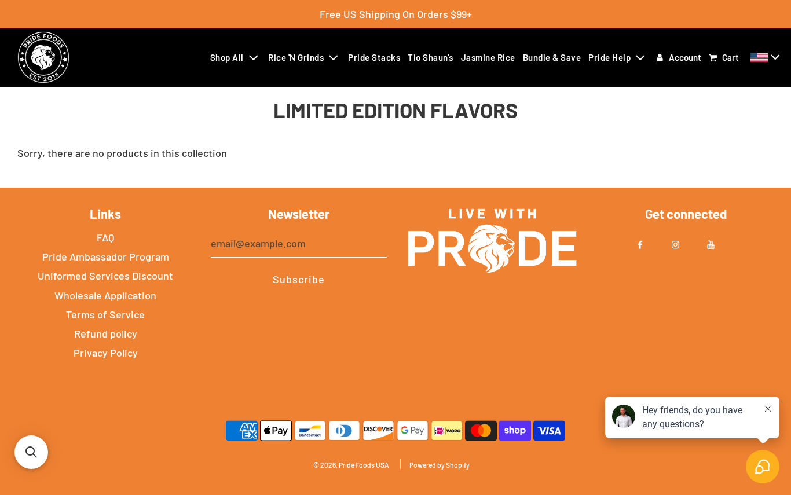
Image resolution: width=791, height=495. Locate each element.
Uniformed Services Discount (105, 275)
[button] (766, 57)
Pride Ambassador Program (105, 256)
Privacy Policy (106, 352)
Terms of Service (105, 314)
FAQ (105, 237)
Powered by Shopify (439, 465)
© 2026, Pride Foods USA (351, 465)
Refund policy (105, 333)
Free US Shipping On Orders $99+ (396, 14)
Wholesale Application (105, 295)
